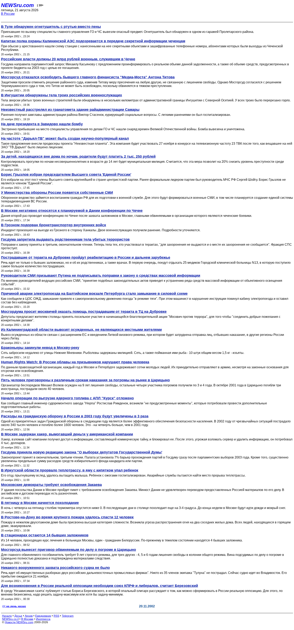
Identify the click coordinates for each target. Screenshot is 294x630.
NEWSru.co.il (10, 619)
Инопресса (43, 619)
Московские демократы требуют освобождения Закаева (51, 485)
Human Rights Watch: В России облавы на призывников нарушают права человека (75, 362)
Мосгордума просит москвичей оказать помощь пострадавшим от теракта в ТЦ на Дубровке (84, 312)
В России (8, 13)
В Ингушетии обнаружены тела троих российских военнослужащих (61, 95)
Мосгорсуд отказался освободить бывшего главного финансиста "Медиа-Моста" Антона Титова (88, 77)
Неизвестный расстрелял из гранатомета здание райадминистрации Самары (70, 110)
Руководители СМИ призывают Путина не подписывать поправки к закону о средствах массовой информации (100, 276)
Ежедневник (43, 615)
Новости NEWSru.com (19, 622)
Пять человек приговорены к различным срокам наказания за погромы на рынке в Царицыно (85, 380)
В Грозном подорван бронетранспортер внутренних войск (53, 225)
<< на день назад (14, 606)
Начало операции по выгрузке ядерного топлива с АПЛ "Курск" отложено (67, 398)
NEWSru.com (17, 5)
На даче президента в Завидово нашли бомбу (42, 124)
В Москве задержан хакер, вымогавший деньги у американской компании (67, 434)
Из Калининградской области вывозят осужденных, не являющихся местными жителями (81, 330)
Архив (29, 615)
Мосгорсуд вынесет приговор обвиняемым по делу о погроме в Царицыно (68, 550)
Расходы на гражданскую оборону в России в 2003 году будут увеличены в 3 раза (74, 416)
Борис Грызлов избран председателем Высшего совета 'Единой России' (66, 175)
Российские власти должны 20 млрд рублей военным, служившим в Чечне (68, 59)
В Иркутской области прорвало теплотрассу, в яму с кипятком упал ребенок (69, 470)
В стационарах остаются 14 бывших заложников (44, 535)
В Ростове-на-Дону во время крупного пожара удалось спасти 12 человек (67, 517)
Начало (7, 615)
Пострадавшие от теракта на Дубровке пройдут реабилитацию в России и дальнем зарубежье (85, 257)
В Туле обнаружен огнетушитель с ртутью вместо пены (51, 27)
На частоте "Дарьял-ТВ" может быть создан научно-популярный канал (65, 138)
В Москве (27, 619)
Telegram (68, 615)
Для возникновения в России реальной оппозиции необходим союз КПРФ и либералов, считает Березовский (99, 586)
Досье (18, 615)
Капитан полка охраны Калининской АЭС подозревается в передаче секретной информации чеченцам (93, 41)
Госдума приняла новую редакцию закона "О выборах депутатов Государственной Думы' (81, 452)
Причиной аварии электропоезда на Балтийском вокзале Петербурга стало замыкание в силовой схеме (94, 294)
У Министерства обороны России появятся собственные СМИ (57, 193)
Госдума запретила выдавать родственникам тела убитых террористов (65, 239)
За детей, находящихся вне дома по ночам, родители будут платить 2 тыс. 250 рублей (78, 156)
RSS (56, 615)
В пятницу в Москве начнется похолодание (40, 503)
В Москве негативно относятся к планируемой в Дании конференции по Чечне (72, 211)
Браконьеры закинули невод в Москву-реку (40, 348)
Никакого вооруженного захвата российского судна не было (55, 568)
